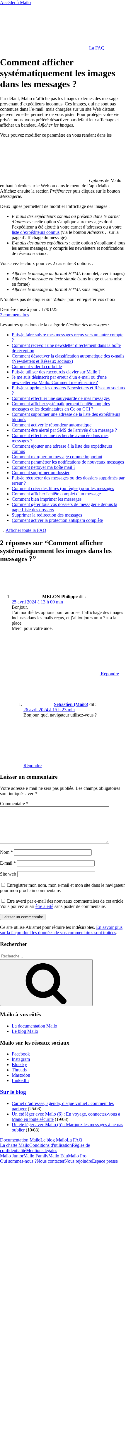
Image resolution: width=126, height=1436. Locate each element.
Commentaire (14, 803)
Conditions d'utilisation (50, 1145)
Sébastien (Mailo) (71, 704)
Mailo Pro (77, 1155)
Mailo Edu (58, 1155)
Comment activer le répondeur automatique (51, 424)
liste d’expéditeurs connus (35, 232)
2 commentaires (14, 314)
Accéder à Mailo (15, 2)
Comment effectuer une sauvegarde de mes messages (61, 398)
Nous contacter (50, 1161)
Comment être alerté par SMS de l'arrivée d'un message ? (64, 430)
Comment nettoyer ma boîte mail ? (43, 467)
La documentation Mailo (34, 1025)
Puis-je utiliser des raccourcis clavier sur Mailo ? (56, 371)
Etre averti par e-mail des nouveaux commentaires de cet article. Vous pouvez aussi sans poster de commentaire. (62, 904)
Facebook (21, 1053)
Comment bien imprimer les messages (46, 499)
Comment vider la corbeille (37, 366)
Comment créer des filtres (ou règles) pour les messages (63, 488)
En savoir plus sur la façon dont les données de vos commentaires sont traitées (61, 930)
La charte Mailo (14, 1145)
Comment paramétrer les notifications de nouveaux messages (68, 461)
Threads (19, 1069)
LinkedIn (20, 1080)
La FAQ (96, 47)
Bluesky (19, 1064)
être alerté (44, 906)
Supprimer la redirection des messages (47, 514)
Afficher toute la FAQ (26, 530)
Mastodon (21, 1075)
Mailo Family (35, 1155)
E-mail (8, 863)
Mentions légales (41, 1150)
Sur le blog (13, 1092)
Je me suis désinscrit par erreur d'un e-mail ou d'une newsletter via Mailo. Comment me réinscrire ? (59, 380)
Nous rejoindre (78, 1161)
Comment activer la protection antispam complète (57, 520)
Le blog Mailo (25, 1031)
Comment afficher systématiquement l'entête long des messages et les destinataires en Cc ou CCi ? (61, 406)
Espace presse (105, 1161)
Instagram (21, 1059)
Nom (6, 852)
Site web (8, 873)
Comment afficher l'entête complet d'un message (56, 493)
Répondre (109, 673)
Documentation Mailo (20, 1139)
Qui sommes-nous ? (18, 1161)
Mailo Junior (11, 1155)
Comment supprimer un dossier (40, 472)
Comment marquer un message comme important (57, 456)
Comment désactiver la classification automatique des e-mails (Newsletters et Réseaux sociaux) (68, 358)
